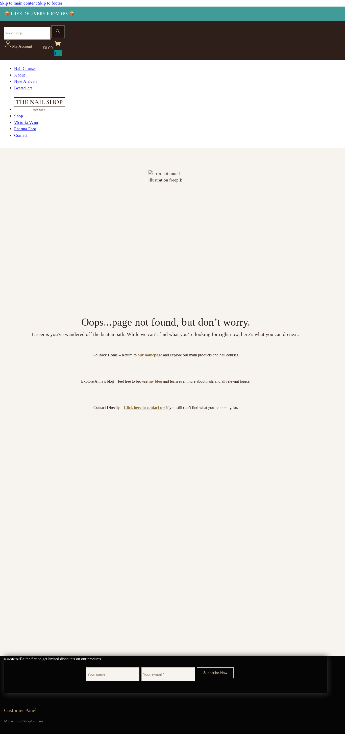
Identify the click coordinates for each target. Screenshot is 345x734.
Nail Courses (25, 68)
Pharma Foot (25, 129)
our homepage (150, 355)
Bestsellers (23, 88)
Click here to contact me (144, 407)
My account (13, 721)
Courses (37, 721)
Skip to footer (50, 3)
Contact (21, 135)
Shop (18, 116)
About (19, 75)
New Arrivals (25, 81)
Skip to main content (18, 3)
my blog (155, 381)
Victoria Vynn (26, 122)
